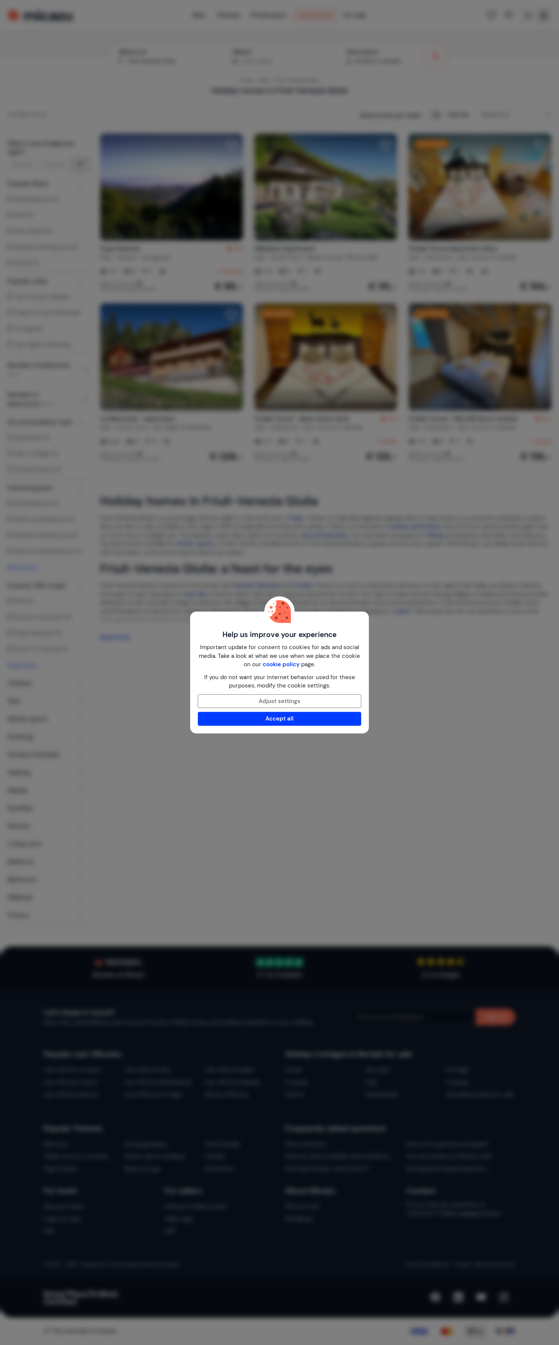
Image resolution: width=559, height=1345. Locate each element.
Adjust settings (279, 701)
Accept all (279, 718)
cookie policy (281, 664)
